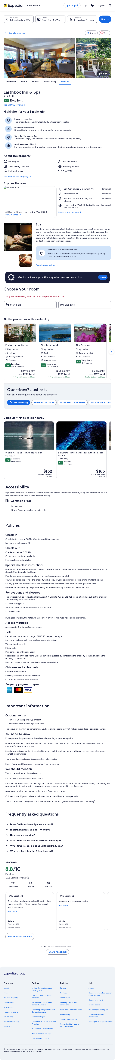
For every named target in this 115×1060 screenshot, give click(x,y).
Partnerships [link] (9, 1002)
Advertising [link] (8, 1017)
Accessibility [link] (65, 1014)
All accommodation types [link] (42, 1029)
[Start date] (30, 304)
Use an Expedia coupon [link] (98, 1009)
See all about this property (16, 176)
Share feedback (57, 951)
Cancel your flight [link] (95, 1000)
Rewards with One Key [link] (41, 1033)
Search (105, 19)
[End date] (84, 304)
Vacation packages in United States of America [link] (43, 1010)
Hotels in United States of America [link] (42, 996)
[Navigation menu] (110, 5)
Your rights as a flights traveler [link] (100, 1021)
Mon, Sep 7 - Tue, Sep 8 (53, 20)
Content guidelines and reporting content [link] (69, 1025)
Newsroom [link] (8, 1007)
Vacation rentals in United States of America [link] (42, 1003)
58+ (105, 73)
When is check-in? (44, 402)
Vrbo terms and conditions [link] (71, 1009)
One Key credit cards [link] (40, 1038)
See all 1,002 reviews (13, 104)
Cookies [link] (63, 993)
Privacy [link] (63, 988)
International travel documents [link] (96, 1015)
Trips (84, 5)
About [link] (6, 988)
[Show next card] (111, 351)
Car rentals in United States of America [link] (44, 1022)
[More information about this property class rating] (13, 95)
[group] (59, 402)
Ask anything (20, 402)
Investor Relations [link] (11, 1012)
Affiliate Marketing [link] (11, 1021)
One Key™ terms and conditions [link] (68, 1003)
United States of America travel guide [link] (42, 989)
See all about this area (68, 212)
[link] (104, 32)
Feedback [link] (8, 1026)
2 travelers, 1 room (84, 20)
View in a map (11, 214)
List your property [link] (11, 997)
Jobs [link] (5, 993)
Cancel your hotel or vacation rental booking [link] (100, 994)
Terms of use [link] (65, 997)
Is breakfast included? (72, 402)
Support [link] (91, 988)
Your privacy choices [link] (68, 1019)
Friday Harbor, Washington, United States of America (22, 20)
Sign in (101, 5)
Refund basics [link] (94, 1005)
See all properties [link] (17, 33)
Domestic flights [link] (38, 1017)
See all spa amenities (45, 265)
